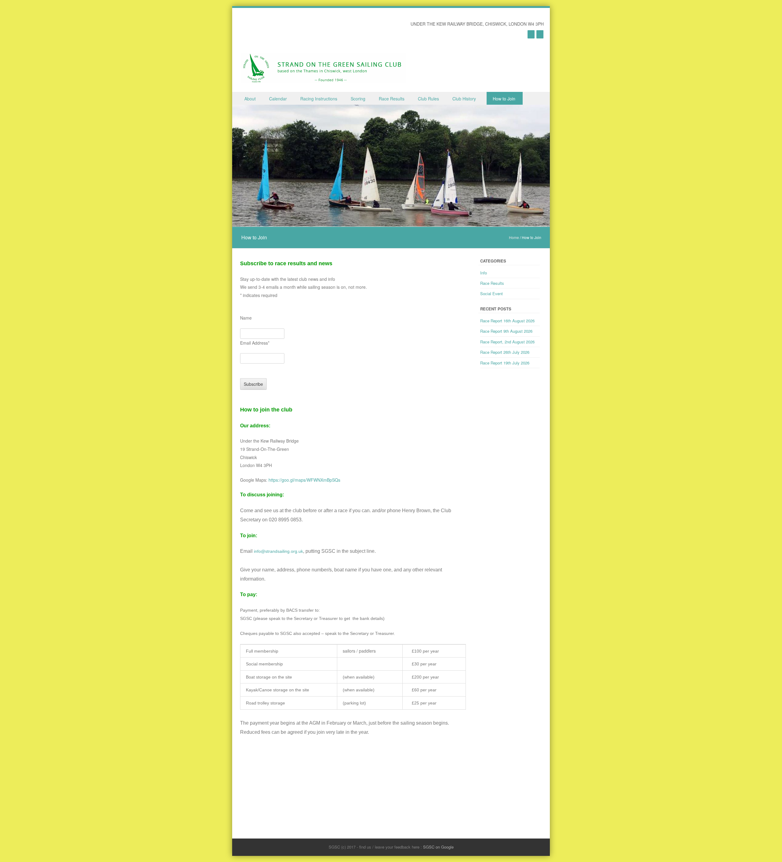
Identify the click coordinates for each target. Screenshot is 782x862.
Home (514, 237)
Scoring (358, 99)
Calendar (278, 99)
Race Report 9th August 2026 (506, 331)
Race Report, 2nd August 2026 (507, 342)
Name (246, 318)
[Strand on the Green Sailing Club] (323, 68)
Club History (464, 99)
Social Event (491, 293)
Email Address (254, 343)
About (250, 99)
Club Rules (428, 99)
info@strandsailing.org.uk (278, 551)
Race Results (391, 99)
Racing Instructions (318, 99)
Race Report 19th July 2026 (504, 363)
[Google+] (531, 34)
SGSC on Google (438, 847)
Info (483, 273)
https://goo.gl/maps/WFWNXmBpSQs (304, 480)
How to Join (504, 99)
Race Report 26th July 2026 (504, 352)
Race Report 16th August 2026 (507, 321)
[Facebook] (539, 34)
